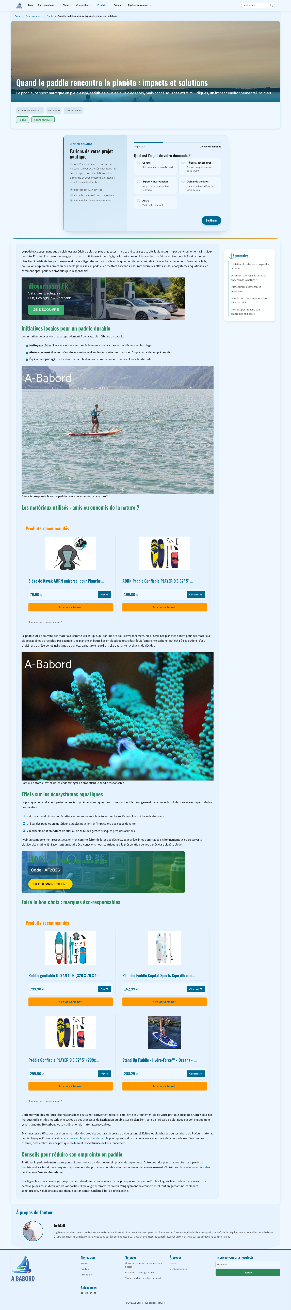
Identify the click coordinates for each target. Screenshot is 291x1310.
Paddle (50, 16)
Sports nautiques (46, 5)
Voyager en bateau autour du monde (143, 1278)
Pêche (66, 5)
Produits (102, 5)
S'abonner (247, 1272)
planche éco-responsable (194, 1167)
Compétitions (83, 5)
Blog (30, 5)
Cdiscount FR (195, 594)
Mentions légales (178, 1268)
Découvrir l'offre (50, 884)
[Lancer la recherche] (271, 5)
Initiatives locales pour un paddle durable (250, 266)
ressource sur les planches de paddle (85, 1138)
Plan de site (87, 1274)
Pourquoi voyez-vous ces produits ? (44, 622)
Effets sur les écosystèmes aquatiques (246, 289)
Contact (174, 1263)
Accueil (18, 16)
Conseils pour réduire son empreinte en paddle (245, 312)
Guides (117, 5)
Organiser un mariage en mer (140, 1272)
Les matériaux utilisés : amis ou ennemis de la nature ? (248, 278)
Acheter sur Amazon (70, 607)
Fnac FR (104, 594)
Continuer (211, 220)
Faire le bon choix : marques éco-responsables (249, 300)
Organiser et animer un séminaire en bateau (143, 1264)
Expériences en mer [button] (138, 5)
